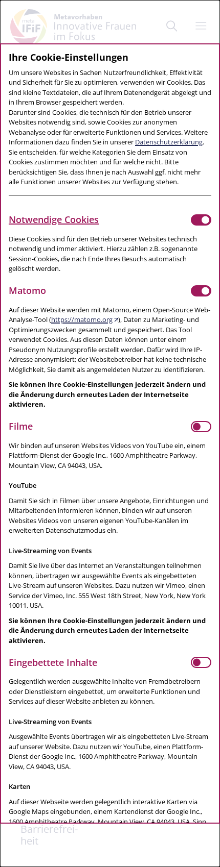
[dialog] (110, 433)
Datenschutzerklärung (169, 141)
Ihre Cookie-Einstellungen (68, 57)
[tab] (100, 220)
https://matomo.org (82, 319)
